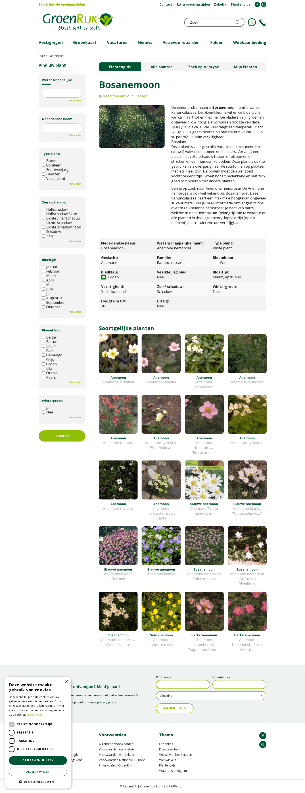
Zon (49, 236)
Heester (53, 174)
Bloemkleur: (51, 330)
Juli (48, 293)
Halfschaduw (57, 209)
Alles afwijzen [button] (38, 772)
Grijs (50, 359)
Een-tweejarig (57, 169)
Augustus (54, 298)
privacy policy (106, 702)
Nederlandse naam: (57, 119)
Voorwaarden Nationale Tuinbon (122, 760)
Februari (53, 271)
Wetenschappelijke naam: (57, 82)
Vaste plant (55, 178)
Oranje (52, 372)
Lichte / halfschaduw (63, 218)
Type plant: (51, 154)
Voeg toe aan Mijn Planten (125, 96)
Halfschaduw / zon (61, 213)
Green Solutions (151, 786)
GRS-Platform (176, 786)
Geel (50, 350)
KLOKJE (252, 22)
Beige (51, 337)
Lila (49, 368)
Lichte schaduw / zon (63, 227)
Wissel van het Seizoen (175, 754)
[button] (38, 781)
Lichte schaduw (59, 222)
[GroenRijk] (79, 22)
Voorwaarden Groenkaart (117, 754)
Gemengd (54, 355)
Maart (51, 275)
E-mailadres (221, 677)
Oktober (53, 306)
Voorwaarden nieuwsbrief (117, 749)
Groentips (166, 744)
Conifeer (53, 165)
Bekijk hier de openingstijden (62, 4)
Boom (51, 160)
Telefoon (262, 22)
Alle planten (162, 66)
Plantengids (120, 66)
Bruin (51, 346)
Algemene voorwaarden (116, 744)
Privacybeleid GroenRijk (115, 765)
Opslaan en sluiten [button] (38, 760)
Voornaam (163, 677)
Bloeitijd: (49, 260)
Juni (49, 289)
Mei (49, 284)
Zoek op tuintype (203, 66)
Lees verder (36, 715)
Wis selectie (75, 100)
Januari (52, 266)
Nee (49, 412)
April (50, 280)
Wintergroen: (52, 401)
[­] (257, 4)
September (55, 302)
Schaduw (53, 231)
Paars (51, 377)
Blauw (51, 341)
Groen (51, 364)
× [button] (66, 681)
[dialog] (37, 733)
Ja (47, 407)
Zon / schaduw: (54, 202)
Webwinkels (167, 760)
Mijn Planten (245, 66)
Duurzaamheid (169, 749)
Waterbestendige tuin (174, 770)
